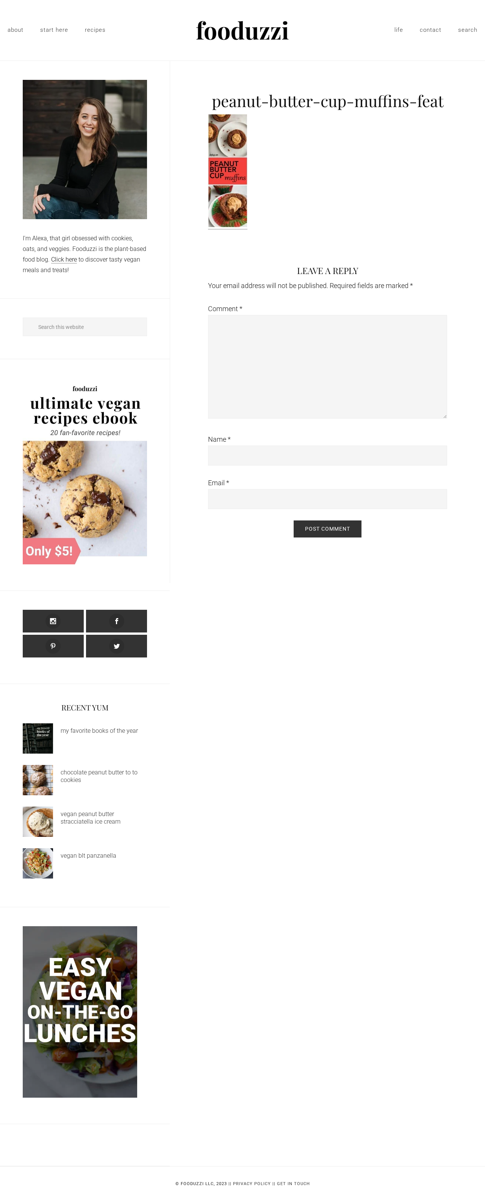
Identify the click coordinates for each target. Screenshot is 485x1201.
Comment (225, 309)
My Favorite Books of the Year (99, 730)
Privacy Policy (252, 1183)
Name (219, 439)
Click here (64, 259)
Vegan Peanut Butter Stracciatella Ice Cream (90, 817)
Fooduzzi (242, 30)
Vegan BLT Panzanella (88, 855)
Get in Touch (293, 1183)
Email (218, 483)
